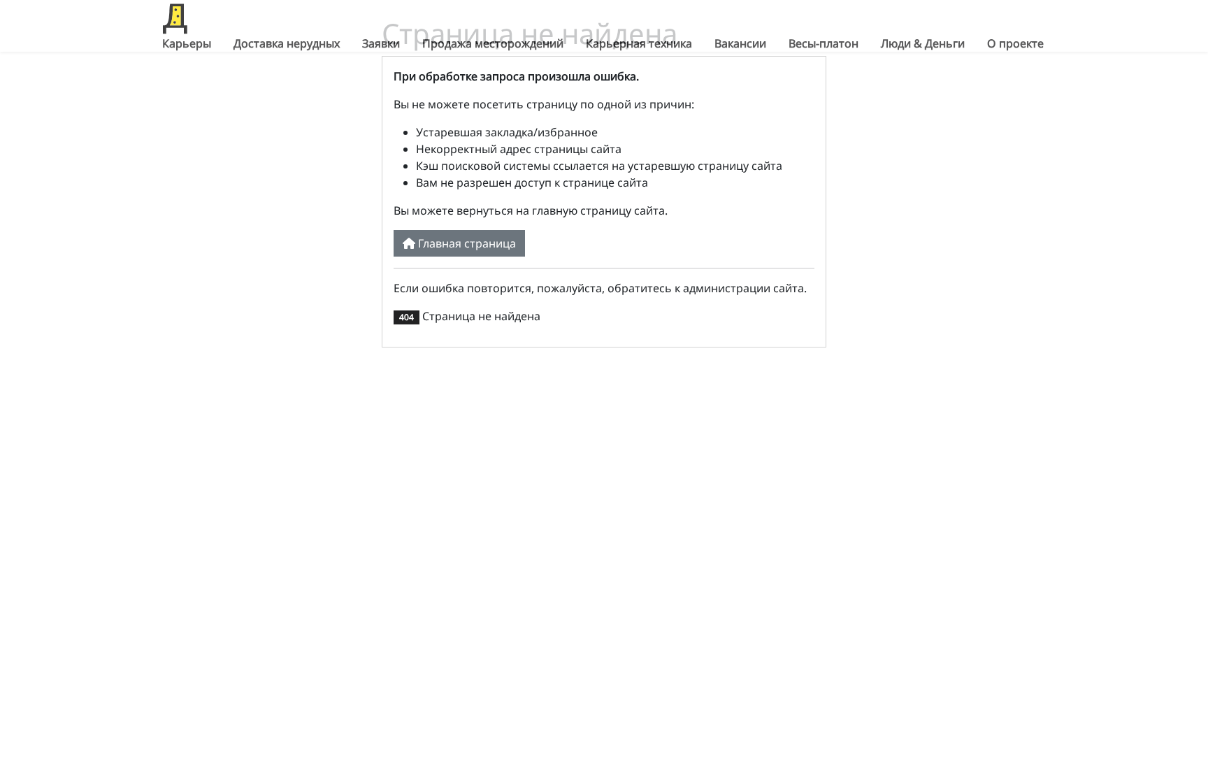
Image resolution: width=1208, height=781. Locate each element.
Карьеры (186, 43)
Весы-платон (823, 43)
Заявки (381, 43)
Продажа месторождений (492, 43)
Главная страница (465, 243)
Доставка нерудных (286, 43)
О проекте (1015, 43)
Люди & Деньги (923, 43)
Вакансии (740, 43)
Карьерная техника (639, 43)
